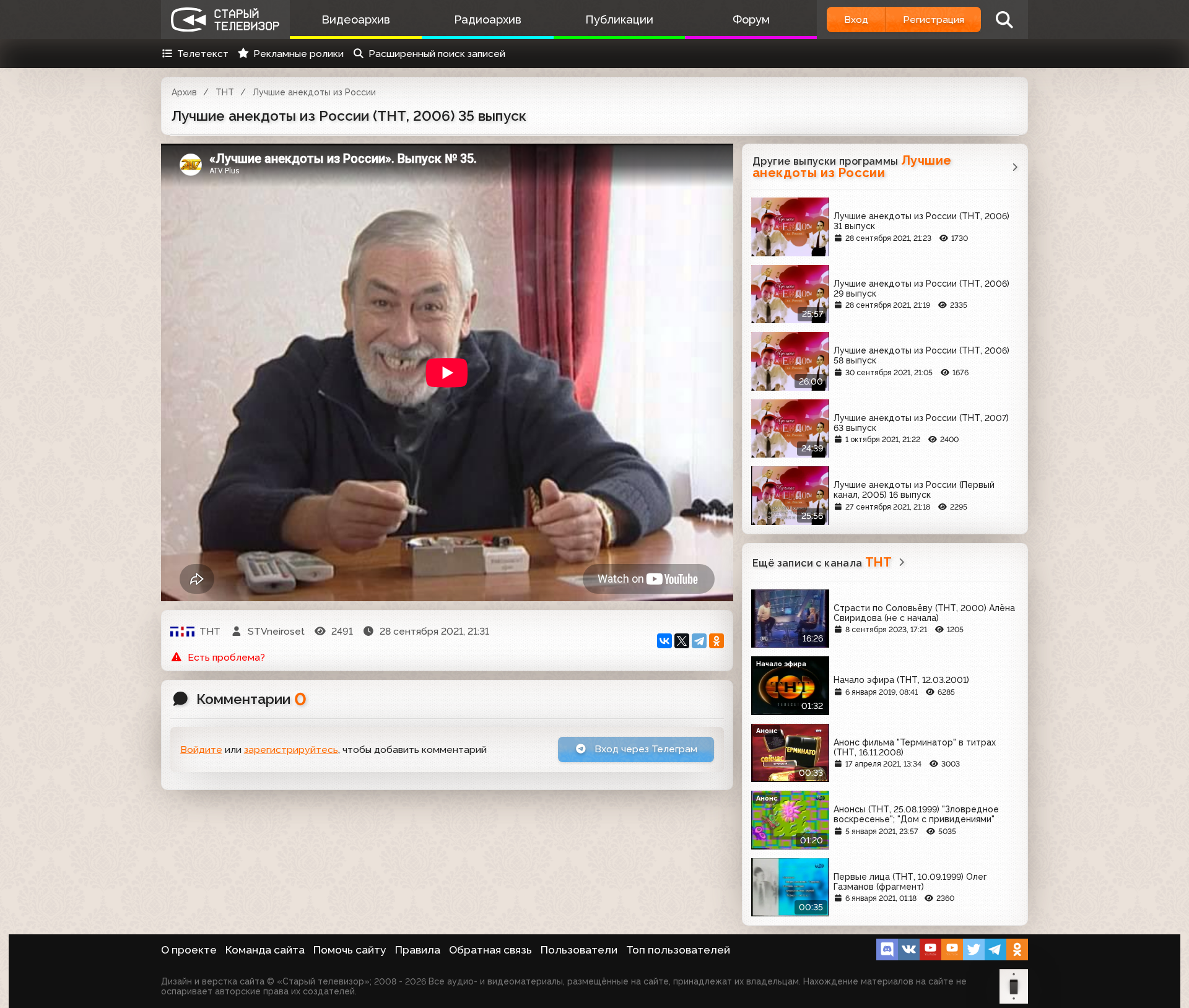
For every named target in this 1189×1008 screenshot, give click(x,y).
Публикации (619, 19)
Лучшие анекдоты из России (314, 92)
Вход (856, 19)
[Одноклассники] (716, 640)
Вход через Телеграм (644, 749)
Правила (417, 950)
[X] (681, 640)
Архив (184, 92)
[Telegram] (699, 640)
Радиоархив (487, 19)
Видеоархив (355, 19)
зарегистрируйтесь (291, 749)
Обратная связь (490, 950)
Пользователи (579, 950)
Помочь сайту (349, 950)
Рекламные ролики (298, 53)
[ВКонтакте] (664, 640)
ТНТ (225, 92)
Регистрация (933, 19)
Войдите (201, 749)
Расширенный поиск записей (436, 53)
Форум (751, 19)
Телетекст (203, 53)
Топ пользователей (678, 950)
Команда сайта (265, 950)
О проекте (189, 950)
